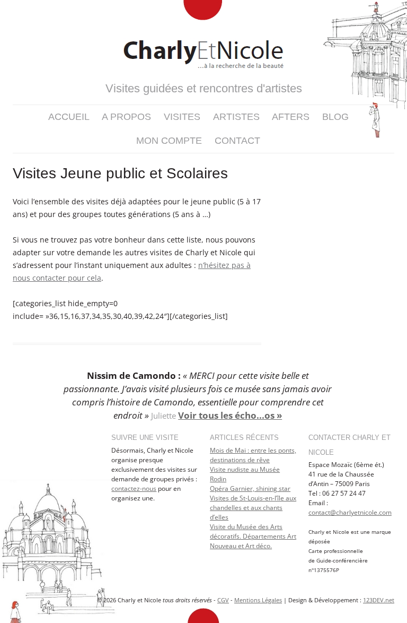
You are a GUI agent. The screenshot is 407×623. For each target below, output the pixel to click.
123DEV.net (378, 600)
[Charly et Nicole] (203, 38)
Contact (237, 140)
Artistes (236, 116)
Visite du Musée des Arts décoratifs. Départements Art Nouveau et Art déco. (253, 536)
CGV (223, 600)
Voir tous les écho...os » (230, 415)
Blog (335, 116)
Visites (182, 116)
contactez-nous (133, 488)
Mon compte (169, 140)
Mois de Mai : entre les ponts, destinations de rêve (253, 455)
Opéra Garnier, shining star (250, 488)
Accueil (69, 116)
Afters (290, 116)
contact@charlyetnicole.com (350, 512)
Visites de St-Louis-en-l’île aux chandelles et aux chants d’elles (253, 508)
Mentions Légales (258, 600)
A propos (126, 116)
